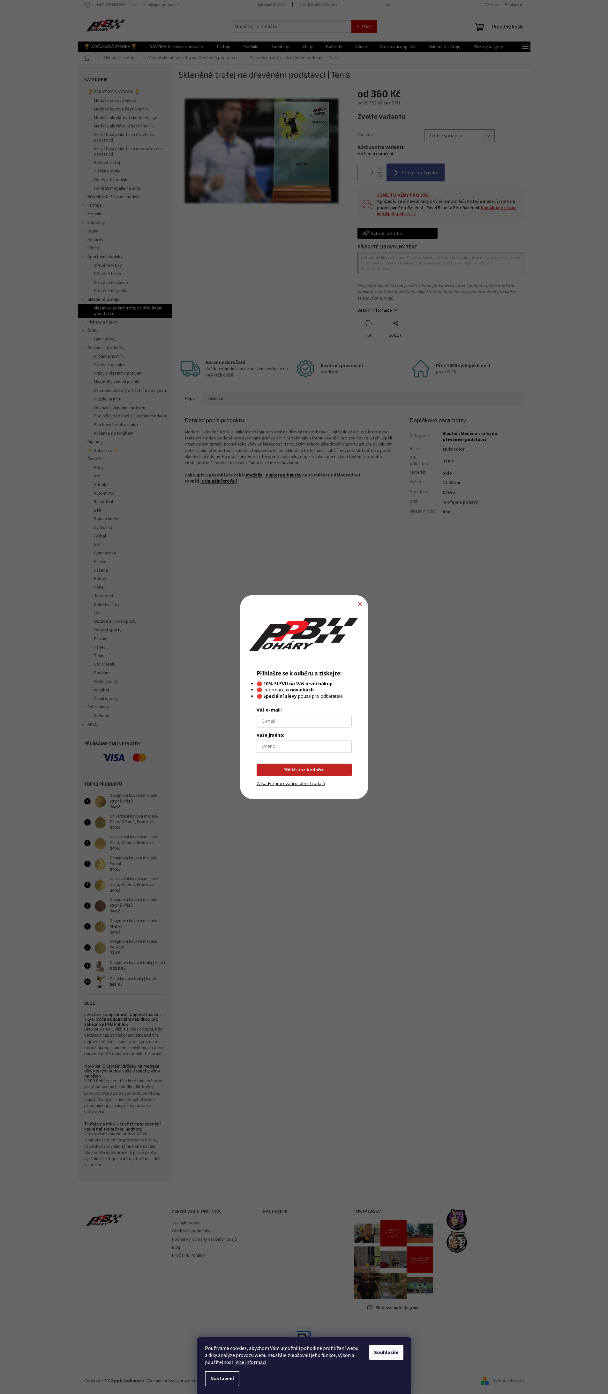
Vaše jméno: (270, 735)
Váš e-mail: (269, 710)
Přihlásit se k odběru (304, 770)
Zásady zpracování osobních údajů (291, 783)
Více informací (251, 1362)
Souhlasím (386, 1352)
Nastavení (222, 1378)
